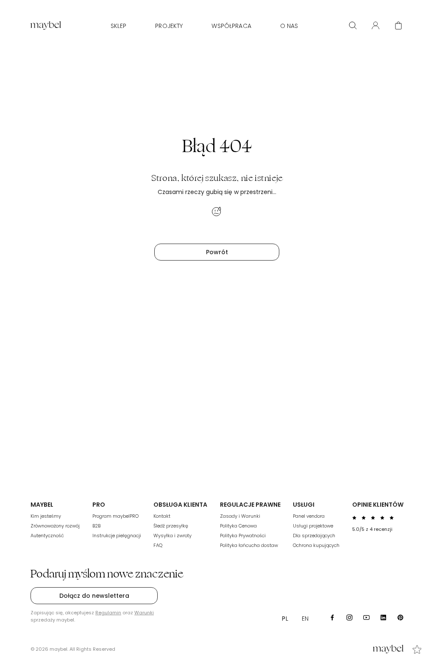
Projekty (169, 26)
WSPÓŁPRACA (231, 26)
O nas (289, 26)
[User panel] (375, 25)
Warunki (144, 612)
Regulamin (108, 612)
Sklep (119, 26)
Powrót (217, 252)
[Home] (46, 25)
